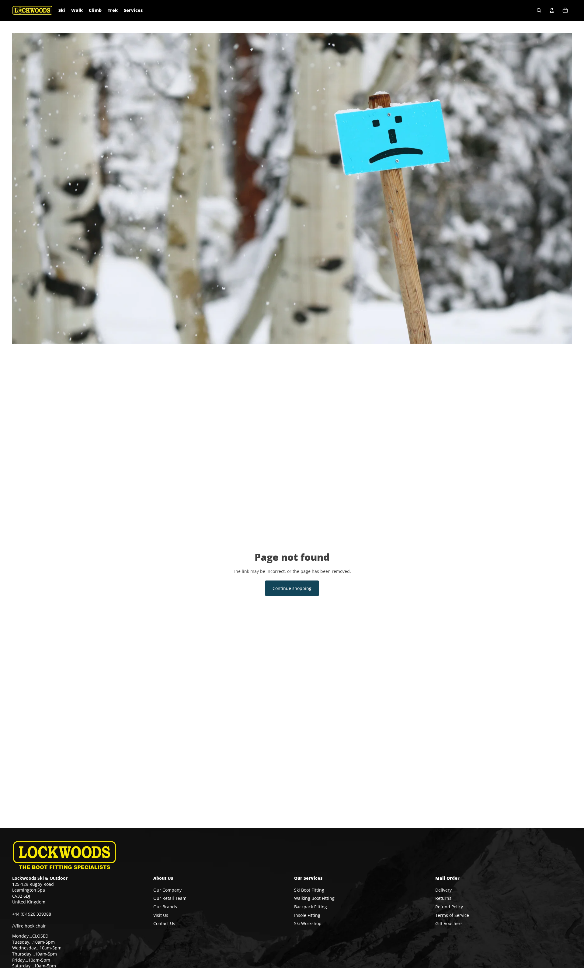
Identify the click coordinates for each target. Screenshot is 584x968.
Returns (443, 898)
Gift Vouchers (449, 923)
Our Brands (165, 907)
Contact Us (164, 923)
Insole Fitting (307, 915)
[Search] (539, 10)
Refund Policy (449, 907)
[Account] (551, 10)
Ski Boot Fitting (309, 890)
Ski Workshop (308, 923)
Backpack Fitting (310, 907)
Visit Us (160, 915)
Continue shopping (292, 588)
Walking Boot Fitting (314, 898)
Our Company (167, 890)
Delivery (443, 890)
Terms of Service (452, 915)
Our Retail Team (169, 898)
